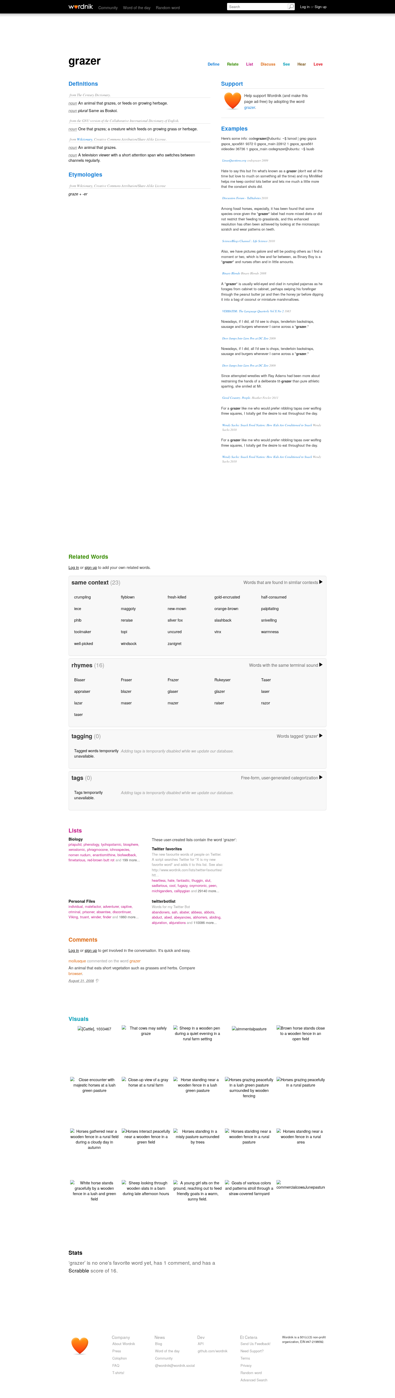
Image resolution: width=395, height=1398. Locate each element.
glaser (173, 691)
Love (318, 64)
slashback (222, 620)
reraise (127, 620)
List (249, 64)
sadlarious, (160, 885)
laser (265, 691)
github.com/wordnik (212, 1350)
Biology (76, 839)
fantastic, (184, 880)
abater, (185, 912)
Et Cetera (248, 1337)
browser (75, 973)
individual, (77, 906)
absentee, (104, 911)
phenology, (92, 844)
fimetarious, (78, 859)
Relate (233, 64)
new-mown (177, 608)
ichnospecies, (120, 849)
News (160, 1337)
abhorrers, (201, 917)
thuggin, (198, 880)
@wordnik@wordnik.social (175, 1365)
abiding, (215, 917)
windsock (129, 643)
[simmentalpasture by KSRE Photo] (249, 1028)
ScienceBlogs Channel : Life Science (245, 241)
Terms (245, 1358)
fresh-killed (177, 597)
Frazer (173, 679)
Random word (168, 7)
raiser (219, 702)
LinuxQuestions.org (234, 160)
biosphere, (131, 844)
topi (124, 631)
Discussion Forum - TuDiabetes (241, 198)
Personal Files (82, 901)
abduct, (158, 917)
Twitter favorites (167, 848)
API (201, 1343)
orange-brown (226, 608)
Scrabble (79, 1270)
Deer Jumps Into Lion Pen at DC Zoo (245, 338)
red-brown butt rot (101, 859)
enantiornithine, (105, 854)
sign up (91, 567)
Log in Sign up (313, 6)
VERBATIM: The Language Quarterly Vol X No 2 (253, 311)
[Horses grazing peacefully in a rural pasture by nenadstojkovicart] (300, 1081)
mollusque (77, 960)
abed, (169, 917)
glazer (219, 691)
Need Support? (252, 1350)
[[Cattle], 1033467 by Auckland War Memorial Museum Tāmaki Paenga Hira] (94, 1028)
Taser (266, 679)
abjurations (178, 922)
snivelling (269, 620)
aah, (175, 912)
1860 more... (129, 916)
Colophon (119, 1358)
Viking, (74, 916)
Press (116, 1350)
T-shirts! (118, 1372)
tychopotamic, (112, 844)
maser (126, 702)
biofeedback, (127, 854)
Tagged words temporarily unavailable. (96, 753)
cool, (173, 885)
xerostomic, (78, 849)
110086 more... (205, 922)
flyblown (128, 597)
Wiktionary (84, 139)
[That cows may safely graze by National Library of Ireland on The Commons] (146, 1030)
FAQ (115, 1365)
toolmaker (82, 631)
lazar (78, 702)
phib (77, 620)
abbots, (209, 912)
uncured (175, 631)
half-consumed (273, 597)
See (286, 64)
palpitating (270, 608)
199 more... (131, 859)
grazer (249, 107)
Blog (158, 1343)
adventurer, (112, 906)
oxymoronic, (199, 885)
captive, (127, 906)
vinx (217, 631)
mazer (173, 702)
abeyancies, (183, 917)
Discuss (268, 64)
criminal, (75, 911)
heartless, (160, 880)
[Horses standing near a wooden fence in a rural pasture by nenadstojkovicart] (249, 1136)
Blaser (79, 679)
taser (78, 714)
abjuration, (160, 922)
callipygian (182, 890)
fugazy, (183, 885)
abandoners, (162, 912)
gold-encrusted (227, 597)
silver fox (175, 620)
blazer (126, 691)
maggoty (128, 608)
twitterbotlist (163, 901)
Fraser (126, 679)
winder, (97, 916)
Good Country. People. (236, 398)
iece (77, 608)
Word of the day (136, 7)
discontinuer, (122, 911)
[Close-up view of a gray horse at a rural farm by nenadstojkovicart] (146, 1081)
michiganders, (163, 890)
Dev (201, 1337)
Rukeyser (222, 679)
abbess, (197, 912)
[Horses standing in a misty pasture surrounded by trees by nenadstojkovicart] (197, 1136)
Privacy (246, 1365)
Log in (74, 567)
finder (107, 916)
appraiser (82, 691)
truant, (85, 916)
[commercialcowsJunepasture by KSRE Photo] (301, 1184)
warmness (270, 631)
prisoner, (89, 911)
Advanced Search (253, 1379)
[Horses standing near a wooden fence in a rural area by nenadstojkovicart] (300, 1136)
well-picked (83, 643)
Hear (301, 64)
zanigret (174, 643)
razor (265, 702)
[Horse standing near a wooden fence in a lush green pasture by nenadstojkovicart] (197, 1084)
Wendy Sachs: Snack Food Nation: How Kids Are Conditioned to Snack (267, 425)
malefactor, (94, 906)
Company (121, 1337)
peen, (213, 885)
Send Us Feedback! (255, 1343)
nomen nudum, (81, 854)
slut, (208, 880)
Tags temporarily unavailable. (88, 794)
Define (214, 64)
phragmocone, (98, 849)
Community (108, 7)
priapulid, (76, 844)
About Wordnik (123, 1343)
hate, (172, 880)
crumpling (82, 597)
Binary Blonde (231, 273)
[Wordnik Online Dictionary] (81, 6)
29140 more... (208, 890)
